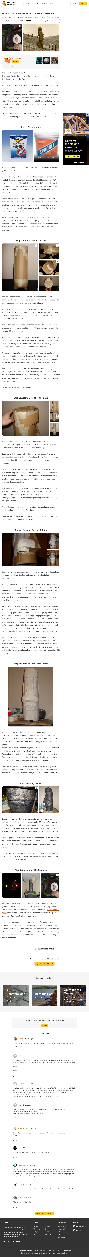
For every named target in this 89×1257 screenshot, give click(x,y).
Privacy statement (53, 1250)
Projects (26, 3)
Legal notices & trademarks (61, 1253)
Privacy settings (65, 1250)
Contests (35, 3)
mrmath (20, 1198)
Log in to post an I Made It (44, 964)
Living (47, 1229)
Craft (15, 17)
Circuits (35, 1226)
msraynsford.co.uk (12, 66)
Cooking (47, 1226)
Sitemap (60, 1235)
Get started (61, 1229)
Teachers (44, 3)
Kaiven (20, 1184)
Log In (74, 3)
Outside (47, 1232)
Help (59, 1232)
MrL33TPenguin (23, 1128)
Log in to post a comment (44, 1214)
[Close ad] (87, 114)
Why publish (62, 1226)
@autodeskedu (80, 1230)
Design (35, 1232)
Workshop (36, 1229)
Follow (15, 62)
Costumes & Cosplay (26, 17)
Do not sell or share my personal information (35, 1253)
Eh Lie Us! (21, 1084)
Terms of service (39, 1250)
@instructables (80, 1226)
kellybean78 (22, 1165)
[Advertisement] (76, 139)
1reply (17, 1076)
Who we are (61, 1237)
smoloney (21, 1056)
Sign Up (82, 3)
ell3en (20, 1105)
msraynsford (8, 17)
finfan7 (20, 1148)
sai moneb (21, 1039)
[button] (58, 21)
